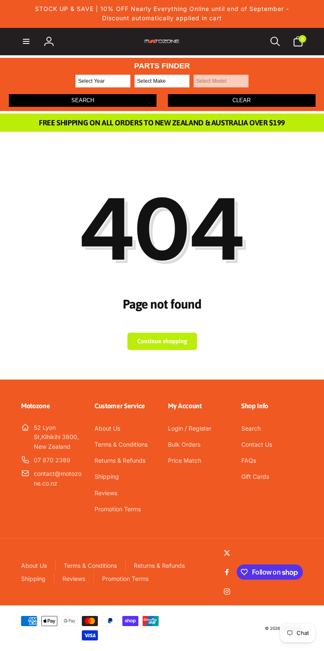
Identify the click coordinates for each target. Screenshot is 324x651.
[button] (26, 41)
